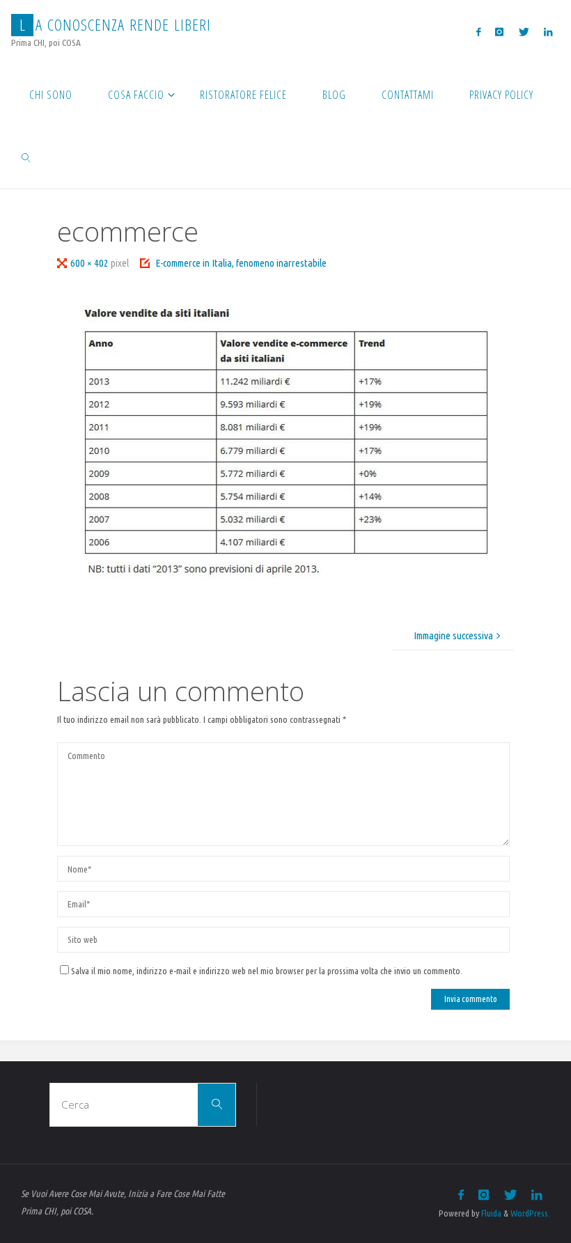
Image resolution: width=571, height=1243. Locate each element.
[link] (26, 156)
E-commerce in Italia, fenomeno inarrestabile (241, 263)
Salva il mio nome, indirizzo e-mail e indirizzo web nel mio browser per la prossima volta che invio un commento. (266, 970)
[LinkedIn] (547, 31)
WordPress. (530, 1213)
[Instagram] (499, 31)
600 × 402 (90, 263)
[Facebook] (478, 31)
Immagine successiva (453, 635)
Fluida (490, 1213)
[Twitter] (523, 31)
